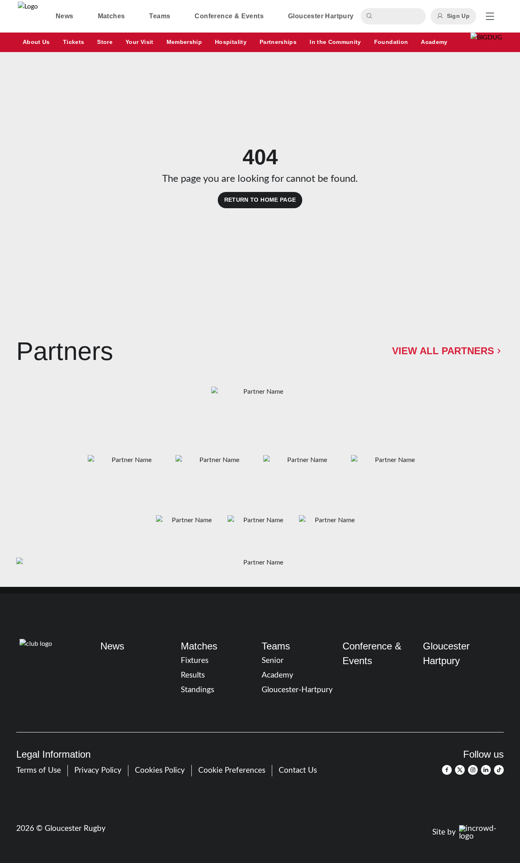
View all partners (443, 350)
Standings (197, 690)
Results (193, 675)
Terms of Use (38, 770)
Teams (276, 646)
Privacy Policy (97, 770)
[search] (370, 16)
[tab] (64, 16)
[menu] (490, 16)
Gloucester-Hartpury (297, 690)
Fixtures (194, 661)
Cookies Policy (160, 770)
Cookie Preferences (231, 770)
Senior (273, 661)
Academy (277, 675)
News (112, 646)
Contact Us (298, 770)
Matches (199, 646)
